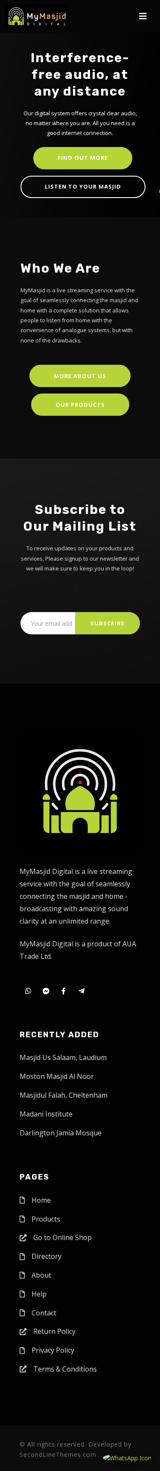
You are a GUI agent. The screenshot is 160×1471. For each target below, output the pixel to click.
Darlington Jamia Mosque (61, 1133)
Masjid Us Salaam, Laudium (63, 1057)
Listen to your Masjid (83, 186)
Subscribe (107, 623)
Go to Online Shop (62, 1237)
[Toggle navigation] (143, 16)
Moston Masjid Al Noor (57, 1076)
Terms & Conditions (65, 1369)
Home (41, 1200)
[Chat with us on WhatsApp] (127, 1457)
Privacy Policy (53, 1350)
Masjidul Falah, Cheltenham (64, 1095)
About (41, 1275)
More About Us (80, 376)
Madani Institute (46, 1114)
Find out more (83, 158)
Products (46, 1219)
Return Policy (54, 1331)
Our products (80, 404)
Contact (44, 1313)
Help (39, 1294)
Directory (46, 1256)
